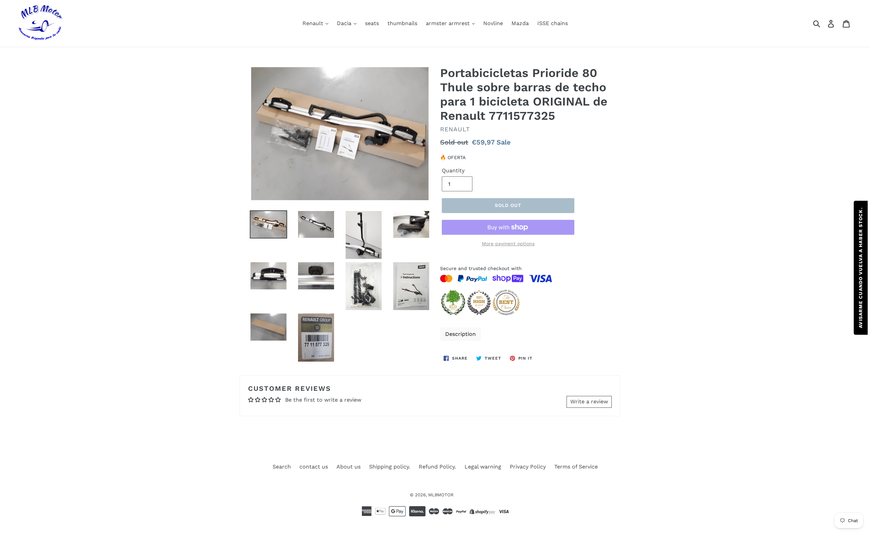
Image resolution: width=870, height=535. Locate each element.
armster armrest (448, 23)
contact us (313, 466)
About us (348, 466)
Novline (493, 23)
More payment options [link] (508, 243)
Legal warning (483, 466)
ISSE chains (552, 23)
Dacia (345, 23)
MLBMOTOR (441, 494)
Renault (313, 23)
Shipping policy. (389, 466)
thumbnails (402, 23)
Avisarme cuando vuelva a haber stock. (860, 267)
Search (282, 466)
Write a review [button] (589, 401)
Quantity (453, 170)
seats (372, 23)
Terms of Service (576, 466)
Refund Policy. (437, 466)
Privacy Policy (528, 466)
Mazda (520, 23)
